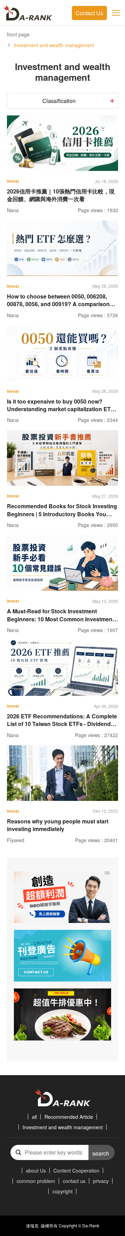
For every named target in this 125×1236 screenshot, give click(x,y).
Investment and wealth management (63, 1127)
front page (18, 34)
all (34, 1116)
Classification (59, 101)
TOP (113, 1210)
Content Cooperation (76, 1170)
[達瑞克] (27, 12)
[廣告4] (62, 956)
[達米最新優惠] (62, 1014)
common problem (36, 1180)
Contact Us (89, 13)
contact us (74, 1180)
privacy (101, 1180)
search (100, 1153)
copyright (62, 1191)
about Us (36, 1170)
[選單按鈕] (116, 12)
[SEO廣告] (62, 897)
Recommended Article (68, 1116)
